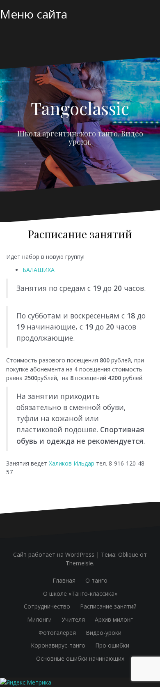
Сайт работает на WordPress (53, 554)
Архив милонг (114, 619)
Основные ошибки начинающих (80, 658)
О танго (96, 580)
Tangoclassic (80, 108)
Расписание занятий (108, 606)
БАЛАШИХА (39, 270)
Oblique (128, 554)
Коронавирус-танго (58, 645)
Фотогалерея (57, 632)
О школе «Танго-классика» (80, 593)
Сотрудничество (47, 606)
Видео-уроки (103, 632)
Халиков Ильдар (71, 463)
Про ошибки (112, 645)
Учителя (73, 619)
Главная (64, 580)
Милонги (39, 619)
